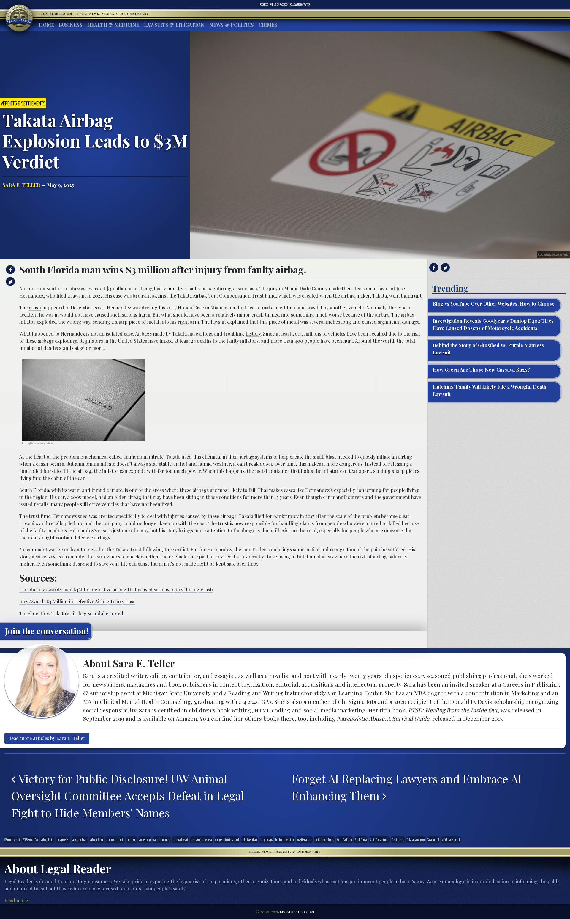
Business (71, 25)
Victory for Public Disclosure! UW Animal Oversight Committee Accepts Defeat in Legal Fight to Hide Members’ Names (127, 795)
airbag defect (63, 839)
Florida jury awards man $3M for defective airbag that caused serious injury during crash (116, 589)
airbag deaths (47, 839)
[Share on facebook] (9, 270)
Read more (16, 900)
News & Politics (231, 25)
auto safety (145, 839)
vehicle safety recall (451, 839)
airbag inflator (96, 839)
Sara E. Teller (21, 185)
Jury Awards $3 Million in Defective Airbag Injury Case (77, 601)
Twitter (300, 4)
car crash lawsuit (180, 839)
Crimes (268, 25)
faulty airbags (266, 839)
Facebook (279, 4)
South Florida (361, 839)
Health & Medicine (113, 25)
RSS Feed (264, 4)
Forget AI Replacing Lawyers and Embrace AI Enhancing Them (407, 787)
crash (35, 307)
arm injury (131, 839)
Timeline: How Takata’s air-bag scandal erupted (71, 613)
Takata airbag (398, 839)
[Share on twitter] (9, 281)
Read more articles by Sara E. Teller (47, 738)
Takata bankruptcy (416, 839)
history (253, 334)
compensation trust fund (227, 839)
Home (46, 25)
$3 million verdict (12, 839)
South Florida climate (379, 839)
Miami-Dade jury (344, 839)
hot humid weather (285, 839)
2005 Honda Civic (30, 839)
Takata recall (433, 839)
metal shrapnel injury (324, 839)
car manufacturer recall (201, 839)
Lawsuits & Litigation (174, 25)
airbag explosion (79, 839)
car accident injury (161, 839)
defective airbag (249, 839)
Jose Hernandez (304, 839)
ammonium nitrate (115, 839)
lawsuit (218, 322)
